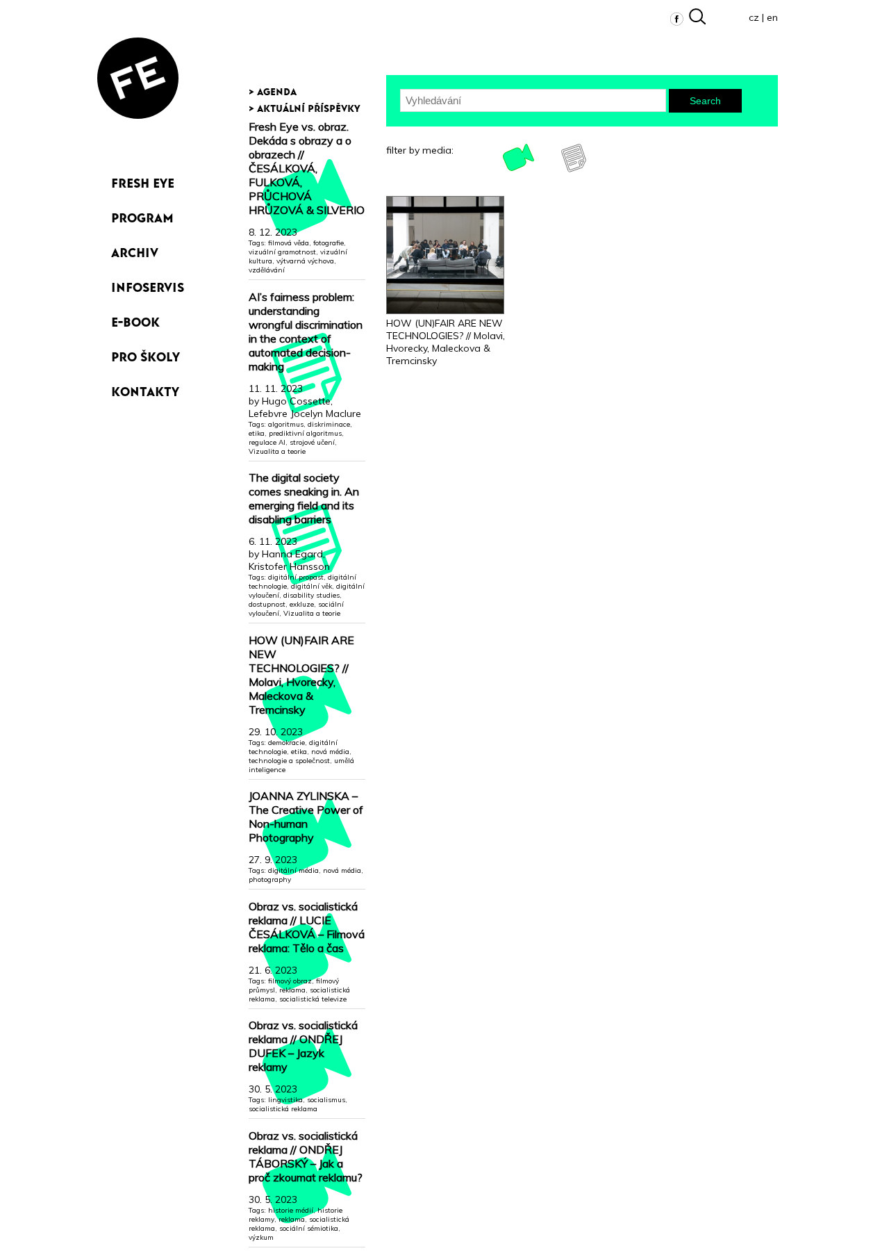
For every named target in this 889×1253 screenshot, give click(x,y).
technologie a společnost (289, 760)
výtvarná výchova (305, 260)
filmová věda (288, 242)
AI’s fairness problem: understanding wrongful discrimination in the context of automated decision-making (306, 331)
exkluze (302, 604)
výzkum (261, 1237)
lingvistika (285, 1099)
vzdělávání (267, 270)
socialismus (326, 1099)
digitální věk (311, 586)
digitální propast (296, 577)
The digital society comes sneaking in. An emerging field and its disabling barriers (304, 498)
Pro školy (145, 354)
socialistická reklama (283, 1108)
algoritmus (286, 424)
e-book (135, 319)
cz (754, 17)
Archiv (134, 249)
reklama (292, 989)
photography (270, 879)
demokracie (286, 742)
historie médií (290, 1210)
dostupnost (267, 604)
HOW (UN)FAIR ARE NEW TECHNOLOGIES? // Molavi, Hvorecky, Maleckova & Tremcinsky (301, 674)
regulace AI (267, 442)
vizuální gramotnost (282, 251)
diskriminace (329, 424)
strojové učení (312, 442)
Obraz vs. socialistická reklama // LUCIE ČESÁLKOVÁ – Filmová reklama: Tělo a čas (307, 927)
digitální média (293, 870)
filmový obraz (290, 980)
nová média (330, 751)
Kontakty (145, 388)
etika (257, 433)
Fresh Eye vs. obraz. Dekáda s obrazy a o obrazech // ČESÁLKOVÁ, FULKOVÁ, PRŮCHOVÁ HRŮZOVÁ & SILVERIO (307, 168)
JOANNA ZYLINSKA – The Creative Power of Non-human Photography (306, 816)
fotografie (328, 242)
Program (142, 215)
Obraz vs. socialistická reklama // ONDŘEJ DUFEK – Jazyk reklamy (303, 1046)
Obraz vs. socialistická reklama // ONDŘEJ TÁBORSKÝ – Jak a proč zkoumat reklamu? (306, 1156)
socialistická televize (313, 999)
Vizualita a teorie (277, 451)
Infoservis (147, 284)
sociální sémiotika (308, 1228)
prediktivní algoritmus (305, 433)
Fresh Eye (142, 180)
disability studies (311, 595)
